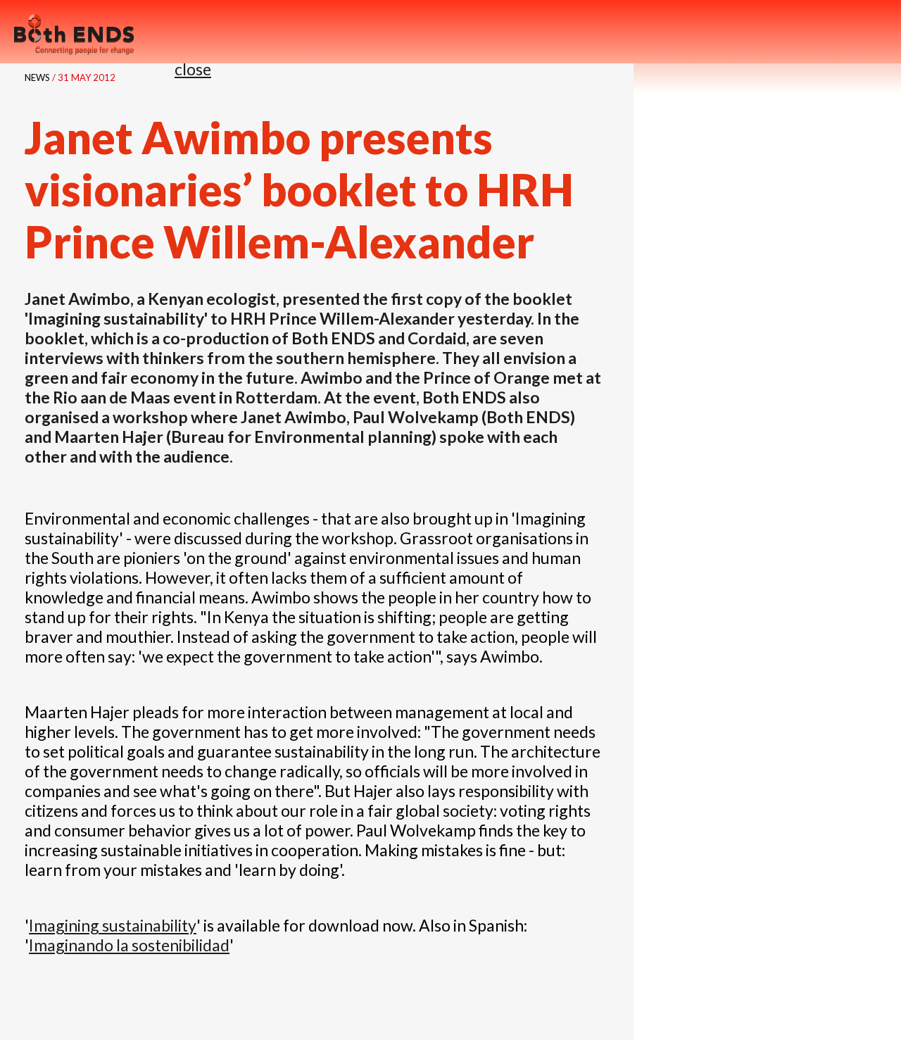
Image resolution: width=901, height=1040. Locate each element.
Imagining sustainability (112, 925)
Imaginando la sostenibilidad (129, 945)
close (193, 69)
